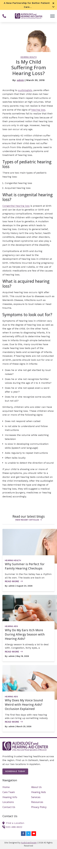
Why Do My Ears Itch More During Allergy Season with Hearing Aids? (25, 634)
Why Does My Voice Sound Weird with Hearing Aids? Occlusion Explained (24, 704)
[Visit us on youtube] (33, 833)
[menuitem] (14, 787)
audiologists (25, 90)
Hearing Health (29, 57)
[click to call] (4, 16)
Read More (12, 581)
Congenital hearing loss (16, 205)
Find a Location (15, 823)
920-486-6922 (14, 827)
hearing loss (38, 109)
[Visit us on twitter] (28, 833)
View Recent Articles (27, 520)
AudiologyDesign (29, 843)
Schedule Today (15, 771)
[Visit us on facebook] (23, 833)
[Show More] (53, 6)
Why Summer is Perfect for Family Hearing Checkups (25, 566)
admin (20, 80)
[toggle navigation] (52, 16)
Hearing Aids (11, 626)
